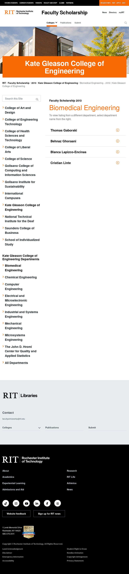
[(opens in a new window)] (5, 503)
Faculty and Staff (50, 3)
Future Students (11, 3)
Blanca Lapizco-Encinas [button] (68, 152)
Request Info (106, 3)
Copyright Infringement (77, 556)
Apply (118, 3)
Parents (39, 3)
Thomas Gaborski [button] (63, 130)
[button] (125, 23)
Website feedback (16, 513)
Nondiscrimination (75, 552)
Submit (78, 22)
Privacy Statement (75, 560)
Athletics (71, 483)
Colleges (50, 22)
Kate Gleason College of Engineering (58, 82)
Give (123, 3)
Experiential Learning (13, 483)
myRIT (121, 12)
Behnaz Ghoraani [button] (63, 141)
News (104, 12)
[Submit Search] (38, 99)
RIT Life (71, 476)
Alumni (61, 3)
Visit (113, 3)
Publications (65, 22)
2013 (33, 82)
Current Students (27, 3)
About (5, 470)
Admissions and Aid (13, 489)
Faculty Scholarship (65, 12)
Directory (113, 12)
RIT (4, 82)
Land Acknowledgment (12, 548)
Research (72, 470)
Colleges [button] (7, 427)
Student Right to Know (77, 548)
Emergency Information (12, 556)
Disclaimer (7, 552)
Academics (8, 476)
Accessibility (8, 560)
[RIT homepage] (19, 12)
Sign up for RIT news (49, 513)
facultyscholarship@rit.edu (13, 418)
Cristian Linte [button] (60, 162)
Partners (69, 3)
